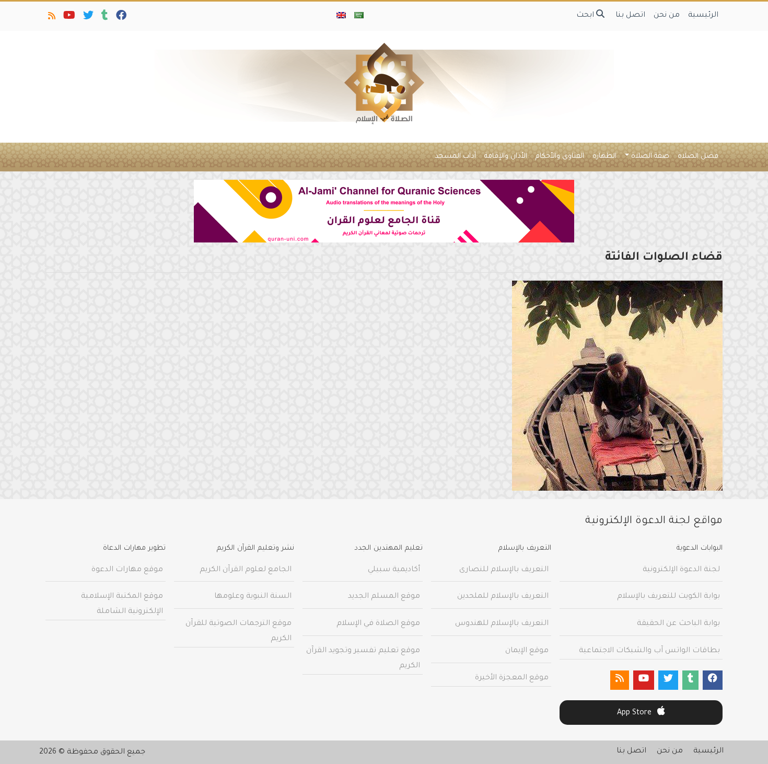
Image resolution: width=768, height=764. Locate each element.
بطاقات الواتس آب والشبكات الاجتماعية (649, 651)
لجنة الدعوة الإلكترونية (681, 570)
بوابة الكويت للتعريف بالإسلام (668, 597)
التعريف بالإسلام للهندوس (502, 624)
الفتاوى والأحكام (560, 156)
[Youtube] (68, 18)
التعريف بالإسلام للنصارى (504, 570)
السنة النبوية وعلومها (253, 597)
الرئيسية (703, 15)
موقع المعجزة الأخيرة (512, 678)
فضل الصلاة (698, 156)
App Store (635, 713)
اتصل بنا (630, 15)
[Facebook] (120, 18)
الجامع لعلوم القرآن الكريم (246, 570)
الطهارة (604, 156)
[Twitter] (87, 18)
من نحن (667, 15)
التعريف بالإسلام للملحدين (503, 597)
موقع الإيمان (527, 651)
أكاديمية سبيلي (394, 570)
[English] (341, 16)
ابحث (586, 15)
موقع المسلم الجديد (384, 597)
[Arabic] (359, 16)
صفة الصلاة (650, 156)
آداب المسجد (455, 156)
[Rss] (50, 18)
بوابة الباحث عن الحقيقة (678, 624)
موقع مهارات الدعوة (127, 570)
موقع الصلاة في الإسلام (378, 624)
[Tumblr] (104, 18)
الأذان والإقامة (505, 156)
